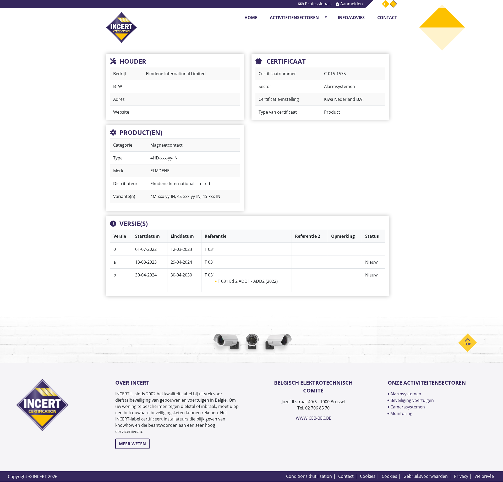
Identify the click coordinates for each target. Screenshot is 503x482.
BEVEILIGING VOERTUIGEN (412, 400)
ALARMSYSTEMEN (405, 394)
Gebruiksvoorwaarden (425, 476)
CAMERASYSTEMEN (407, 407)
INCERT (121, 17)
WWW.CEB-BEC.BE (313, 418)
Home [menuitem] (250, 17)
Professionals (318, 4)
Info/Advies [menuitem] (351, 17)
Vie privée (484, 476)
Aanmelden (351, 4)
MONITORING (401, 413)
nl (393, 4)
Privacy (461, 476)
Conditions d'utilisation (309, 476)
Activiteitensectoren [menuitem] (291, 19)
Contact (346, 476)
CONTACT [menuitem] (387, 17)
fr (385, 4)
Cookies (367, 476)
